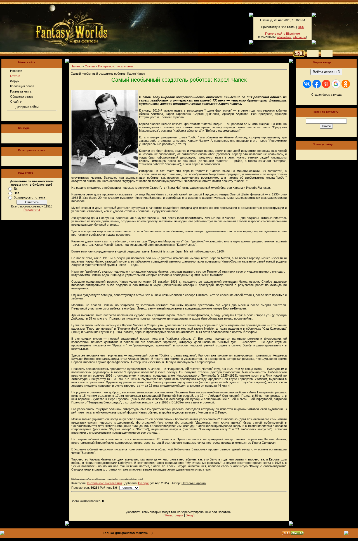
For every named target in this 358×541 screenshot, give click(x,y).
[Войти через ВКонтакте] (307, 84)
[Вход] (327, 53)
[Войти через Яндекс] (326, 84)
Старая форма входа (326, 94)
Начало (76, 66)
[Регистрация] (313, 53)
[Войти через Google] (335, 83)
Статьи (15, 75)
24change (299, 37)
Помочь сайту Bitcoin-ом (282, 33)
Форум (15, 81)
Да (15, 188)
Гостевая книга (20, 91)
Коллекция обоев (22, 86)
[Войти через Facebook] (316, 84)
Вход (189, 515)
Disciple (143, 483)
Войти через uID (326, 72)
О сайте (16, 101)
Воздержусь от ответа (29, 197)
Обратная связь (21, 96)
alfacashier (284, 37)
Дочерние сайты (27, 106)
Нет (16, 193)
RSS (301, 27)
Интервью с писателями (115, 66)
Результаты (31, 209)
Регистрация (174, 515)
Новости (16, 70)
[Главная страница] (52, 28)
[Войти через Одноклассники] (345, 84)
